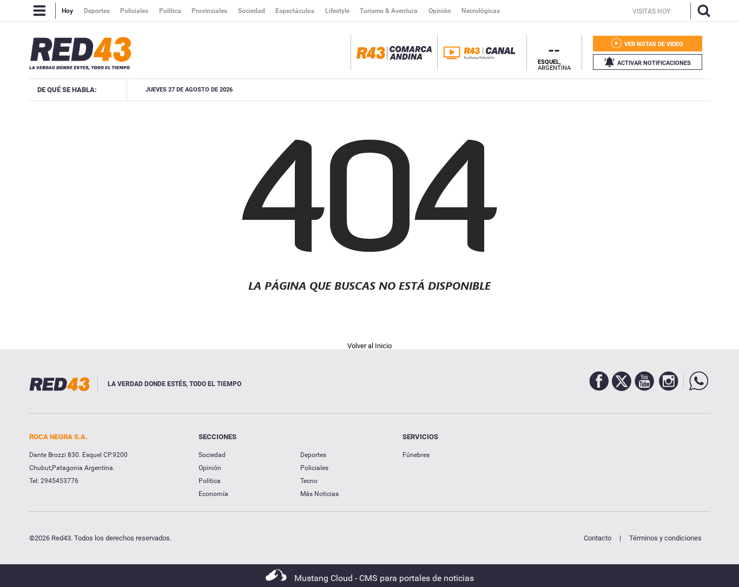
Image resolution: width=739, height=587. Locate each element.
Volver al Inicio (369, 346)
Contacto (597, 538)
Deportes (313, 455)
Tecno (309, 481)
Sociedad (212, 455)
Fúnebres (416, 455)
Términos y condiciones (665, 538)
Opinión (210, 468)
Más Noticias (319, 494)
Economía (213, 494)
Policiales (314, 468)
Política (210, 481)
